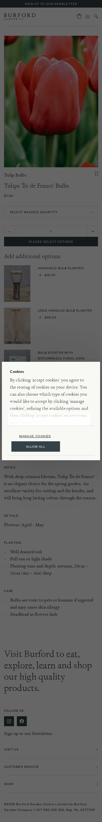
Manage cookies (35, 436)
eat (72, 653)
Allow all (36, 446)
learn (46, 665)
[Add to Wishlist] (96, 174)
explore (18, 665)
